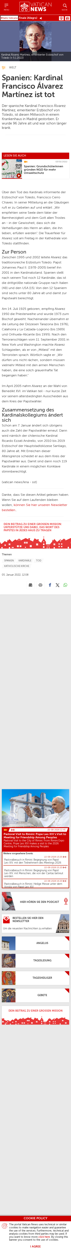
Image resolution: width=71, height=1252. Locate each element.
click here (44, 1237)
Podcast (61, 18)
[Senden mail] (31, 585)
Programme (67, 18)
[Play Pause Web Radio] (42, 18)
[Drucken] (40, 585)
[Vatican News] (35, 7)
